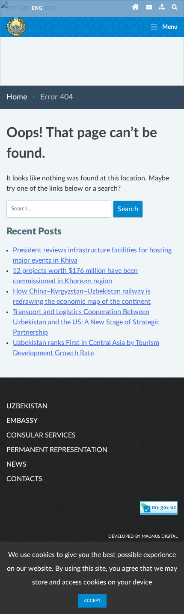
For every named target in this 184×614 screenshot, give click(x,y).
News (16, 464)
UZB (24, 8)
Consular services (41, 435)
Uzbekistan (26, 406)
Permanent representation (56, 449)
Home (16, 97)
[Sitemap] (162, 8)
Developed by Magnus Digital (143, 536)
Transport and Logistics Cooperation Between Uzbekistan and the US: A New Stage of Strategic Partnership (86, 322)
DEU (50, 8)
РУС (11, 8)
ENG (37, 8)
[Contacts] (149, 8)
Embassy (22, 420)
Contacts (24, 479)
